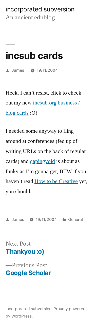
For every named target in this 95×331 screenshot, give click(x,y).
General (75, 219)
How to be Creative (56, 181)
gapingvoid (42, 161)
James (18, 70)
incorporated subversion (40, 9)
